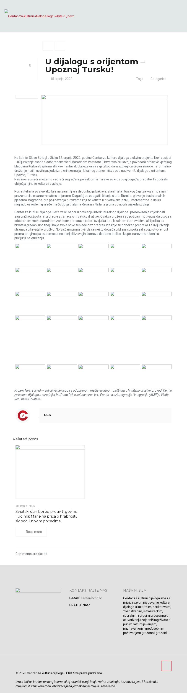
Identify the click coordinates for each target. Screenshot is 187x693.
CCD (47, 415)
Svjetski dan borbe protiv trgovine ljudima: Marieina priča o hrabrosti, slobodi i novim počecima (46, 516)
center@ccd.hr (91, 598)
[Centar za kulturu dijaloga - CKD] (40, 16)
